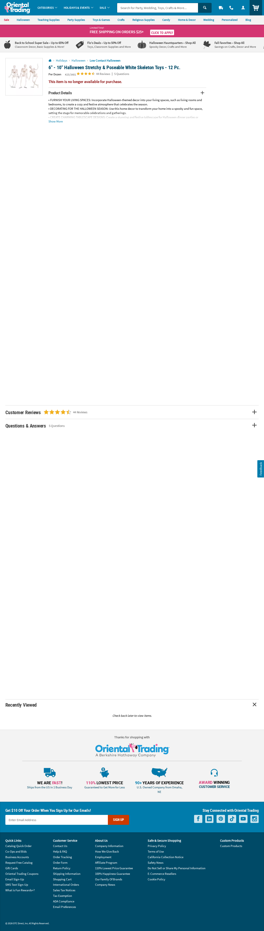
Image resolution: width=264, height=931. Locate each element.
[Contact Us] (231, 7)
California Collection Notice (165, 857)
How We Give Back (107, 851)
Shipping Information (66, 874)
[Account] (243, 7)
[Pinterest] (221, 819)
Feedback (261, 468)
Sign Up (118, 819)
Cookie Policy (156, 879)
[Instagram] (254, 819)
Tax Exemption (62, 896)
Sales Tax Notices (64, 890)
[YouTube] (243, 819)
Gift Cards (11, 868)
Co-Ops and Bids (16, 851)
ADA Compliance (63, 901)
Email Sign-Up (14, 879)
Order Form (60, 863)
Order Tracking (62, 857)
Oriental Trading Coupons (21, 874)
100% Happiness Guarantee (112, 874)
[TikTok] (232, 819)
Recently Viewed (21, 704)
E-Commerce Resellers (162, 874)
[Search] (205, 8)
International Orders (66, 885)
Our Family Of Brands (108, 879)
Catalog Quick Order (18, 846)
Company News (105, 885)
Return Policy (61, 868)
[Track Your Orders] (221, 7)
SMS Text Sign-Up (16, 885)
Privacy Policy (157, 846)
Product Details (60, 93)
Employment (103, 857)
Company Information (109, 846)
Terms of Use (156, 851)
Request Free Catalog (19, 863)
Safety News (155, 863)
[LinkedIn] (209, 819)
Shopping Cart (62, 879)
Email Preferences (64, 907)
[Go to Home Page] (50, 61)
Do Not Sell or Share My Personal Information (176, 868)
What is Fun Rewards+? (20, 890)
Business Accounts (17, 857)
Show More (55, 121)
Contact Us (60, 846)
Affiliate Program (106, 863)
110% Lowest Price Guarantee (114, 868)
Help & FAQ (60, 851)
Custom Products (231, 846)
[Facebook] (198, 819)
